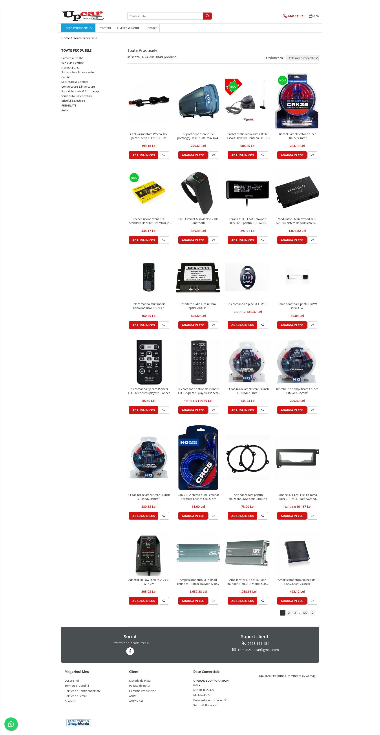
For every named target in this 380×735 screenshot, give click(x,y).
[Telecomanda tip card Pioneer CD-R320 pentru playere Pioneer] (148, 362)
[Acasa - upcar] (83, 16)
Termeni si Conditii (77, 686)
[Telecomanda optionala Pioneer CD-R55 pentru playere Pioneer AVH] (198, 362)
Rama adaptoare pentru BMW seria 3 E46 (297, 306)
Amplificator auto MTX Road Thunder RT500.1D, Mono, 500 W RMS (248, 582)
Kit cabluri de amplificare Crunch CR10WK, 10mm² (248, 391)
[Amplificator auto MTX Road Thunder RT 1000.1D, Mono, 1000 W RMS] (198, 553)
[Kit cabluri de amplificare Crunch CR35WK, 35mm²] (148, 457)
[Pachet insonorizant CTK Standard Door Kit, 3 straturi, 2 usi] (148, 192)
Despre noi (72, 681)
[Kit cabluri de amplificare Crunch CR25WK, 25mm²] (297, 362)
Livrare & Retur (128, 28)
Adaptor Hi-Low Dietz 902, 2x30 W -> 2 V (148, 582)
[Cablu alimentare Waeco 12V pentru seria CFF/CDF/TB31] (148, 101)
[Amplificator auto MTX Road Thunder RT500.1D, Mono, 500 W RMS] (247, 553)
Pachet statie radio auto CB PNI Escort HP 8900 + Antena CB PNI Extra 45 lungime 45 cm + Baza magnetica (248, 136)
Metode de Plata (140, 681)
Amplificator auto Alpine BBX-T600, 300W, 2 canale (297, 582)
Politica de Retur (139, 686)
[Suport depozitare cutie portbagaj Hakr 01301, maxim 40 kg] (198, 101)
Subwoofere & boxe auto (77, 72)
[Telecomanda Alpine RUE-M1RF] (247, 277)
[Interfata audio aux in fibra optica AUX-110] (198, 277)
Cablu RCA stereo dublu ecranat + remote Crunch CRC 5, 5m (198, 497)
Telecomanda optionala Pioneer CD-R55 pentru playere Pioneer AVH (198, 391)
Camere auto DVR (72, 58)
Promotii (105, 28)
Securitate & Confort (74, 82)
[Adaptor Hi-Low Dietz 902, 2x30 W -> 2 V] (148, 553)
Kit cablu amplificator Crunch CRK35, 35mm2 (297, 136)
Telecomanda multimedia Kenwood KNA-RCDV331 (148, 306)
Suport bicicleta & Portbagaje (80, 91)
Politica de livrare (76, 696)
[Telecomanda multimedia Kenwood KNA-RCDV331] (148, 277)
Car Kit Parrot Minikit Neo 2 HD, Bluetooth (198, 221)
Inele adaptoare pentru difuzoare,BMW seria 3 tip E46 (247, 497)
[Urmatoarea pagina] (312, 613)
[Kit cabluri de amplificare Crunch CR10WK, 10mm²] (247, 362)
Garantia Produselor (142, 691)
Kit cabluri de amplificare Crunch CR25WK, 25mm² (297, 391)
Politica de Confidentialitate (83, 691)
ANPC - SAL (136, 701)
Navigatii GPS (70, 68)
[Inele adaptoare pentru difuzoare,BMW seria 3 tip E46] (247, 457)
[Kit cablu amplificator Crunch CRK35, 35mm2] (297, 101)
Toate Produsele (76, 28)
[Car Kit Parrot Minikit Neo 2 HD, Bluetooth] (198, 192)
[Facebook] (130, 651)
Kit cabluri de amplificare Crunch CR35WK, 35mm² (149, 497)
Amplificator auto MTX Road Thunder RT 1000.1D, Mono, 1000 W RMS (198, 582)
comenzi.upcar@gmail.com (258, 649)
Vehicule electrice (72, 63)
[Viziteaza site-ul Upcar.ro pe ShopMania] (78, 722)
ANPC (133, 696)
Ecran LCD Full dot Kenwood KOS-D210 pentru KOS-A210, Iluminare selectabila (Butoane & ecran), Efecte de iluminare (248, 221)
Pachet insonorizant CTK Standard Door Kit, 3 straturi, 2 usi (149, 221)
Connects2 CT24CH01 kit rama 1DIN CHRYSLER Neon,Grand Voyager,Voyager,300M (297, 497)
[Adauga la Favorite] (164, 155)
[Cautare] (207, 16)
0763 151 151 (258, 643)
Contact (151, 28)
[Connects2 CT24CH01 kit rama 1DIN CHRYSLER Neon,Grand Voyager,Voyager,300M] (297, 457)
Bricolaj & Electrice (73, 101)
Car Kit (65, 77)
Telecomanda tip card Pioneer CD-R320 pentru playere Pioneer (149, 391)
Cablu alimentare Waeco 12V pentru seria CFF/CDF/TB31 (148, 136)
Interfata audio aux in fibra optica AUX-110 (198, 306)
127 (305, 612)
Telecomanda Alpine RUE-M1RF (247, 304)
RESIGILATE (68, 105)
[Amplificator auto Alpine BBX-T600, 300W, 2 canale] (297, 553)
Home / (67, 38)
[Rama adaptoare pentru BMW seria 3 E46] (297, 277)
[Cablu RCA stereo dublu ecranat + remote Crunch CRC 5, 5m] (198, 458)
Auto (64, 110)
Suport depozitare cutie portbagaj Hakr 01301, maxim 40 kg (198, 136)
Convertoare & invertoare (78, 86)
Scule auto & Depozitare (77, 96)
